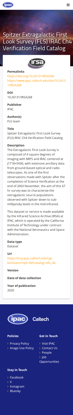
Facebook (16, 377)
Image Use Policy (22, 348)
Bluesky (15, 391)
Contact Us (49, 348)
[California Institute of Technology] (42, 319)
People (47, 352)
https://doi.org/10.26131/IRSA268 (30, 76)
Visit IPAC (48, 343)
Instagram (17, 386)
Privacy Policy (19, 343)
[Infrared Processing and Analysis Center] (19, 319)
